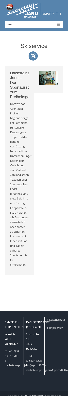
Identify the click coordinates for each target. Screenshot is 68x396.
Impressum (55, 328)
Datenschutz (55, 319)
